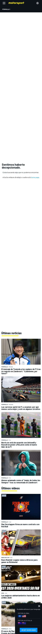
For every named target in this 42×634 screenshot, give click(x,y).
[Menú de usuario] (37, 3)
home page (35, 177)
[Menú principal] (4, 3)
